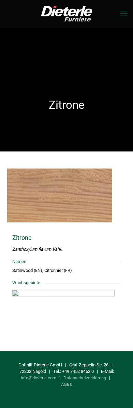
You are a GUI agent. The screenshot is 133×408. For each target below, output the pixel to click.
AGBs (66, 384)
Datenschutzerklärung (84, 377)
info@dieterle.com (38, 377)
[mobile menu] (124, 13)
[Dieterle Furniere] (66, 13)
